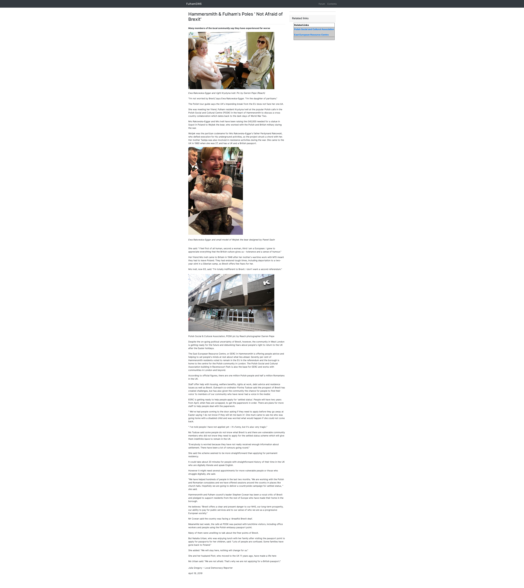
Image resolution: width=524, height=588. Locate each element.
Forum (322, 3)
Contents (332, 3)
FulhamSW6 (194, 3)
